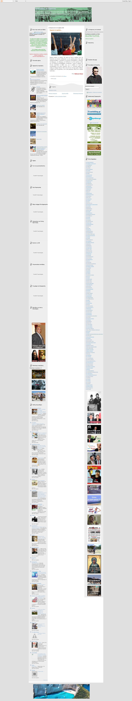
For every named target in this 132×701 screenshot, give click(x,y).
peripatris (88, 270)
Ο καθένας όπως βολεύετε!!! (41, 123)
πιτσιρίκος (34, 422)
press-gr (88, 276)
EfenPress (89, 207)
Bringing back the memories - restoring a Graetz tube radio (42, 537)
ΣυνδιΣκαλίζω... (90, 373)
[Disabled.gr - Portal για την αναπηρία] (94, 92)
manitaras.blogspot (90, 242)
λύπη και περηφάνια (41, 480)
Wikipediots (89, 308)
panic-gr (88, 260)
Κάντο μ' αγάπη (35, 431)
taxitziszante (89, 296)
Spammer (89, 290)
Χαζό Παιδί (89, 389)
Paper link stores (90, 265)
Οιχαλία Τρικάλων (90, 359)
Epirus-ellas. (89, 210)
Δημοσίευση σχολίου (52, 90)
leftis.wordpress (90, 239)
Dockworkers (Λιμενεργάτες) (92, 204)
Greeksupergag (90, 221)
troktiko (88, 300)
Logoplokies (89, 241)
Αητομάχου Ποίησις (90, 318)
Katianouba (89, 229)
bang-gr (88, 191)
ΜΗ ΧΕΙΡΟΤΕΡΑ (90, 348)
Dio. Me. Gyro (89, 203)
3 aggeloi (88, 170)
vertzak (33, 479)
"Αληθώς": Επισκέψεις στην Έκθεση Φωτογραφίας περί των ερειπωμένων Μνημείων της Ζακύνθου (42, 411)
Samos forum (89, 281)
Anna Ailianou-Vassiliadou (91, 179)
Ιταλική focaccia (40, 457)
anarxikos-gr (89, 176)
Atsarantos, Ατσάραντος (45, 8)
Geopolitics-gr (89, 215)
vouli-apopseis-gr (90, 307)
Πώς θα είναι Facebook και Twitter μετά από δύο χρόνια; (42, 573)
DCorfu (88, 201)
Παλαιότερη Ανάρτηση (78, 93)
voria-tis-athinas (90, 305)
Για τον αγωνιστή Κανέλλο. (35, 79)
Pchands (88, 269)
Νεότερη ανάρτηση (53, 93)
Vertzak (88, 304)
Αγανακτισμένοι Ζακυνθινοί (92, 315)
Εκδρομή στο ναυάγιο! (40, 105)
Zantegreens (34, 561)
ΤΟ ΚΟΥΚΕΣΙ (34, 652)
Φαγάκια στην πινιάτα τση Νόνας (38, 595)
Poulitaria (88, 273)
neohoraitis (89, 255)
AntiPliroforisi (89, 183)
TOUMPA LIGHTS (90, 298)
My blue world (35, 468)
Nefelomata (89, 253)
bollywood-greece (90, 194)
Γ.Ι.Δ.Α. (33, 515)
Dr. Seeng (89, 205)
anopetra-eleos (90, 180)
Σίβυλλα (88, 369)
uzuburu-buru (89, 303)
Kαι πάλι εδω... (34, 666)
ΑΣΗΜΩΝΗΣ (89, 321)
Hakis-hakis (89, 222)
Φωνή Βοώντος (90, 387)
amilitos (88, 173)
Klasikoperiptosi (90, 231)
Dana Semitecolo (35, 547)
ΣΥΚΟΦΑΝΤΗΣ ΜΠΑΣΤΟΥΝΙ (92, 372)
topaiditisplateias (90, 297)
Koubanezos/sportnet (91, 235)
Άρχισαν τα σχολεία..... (56, 30)
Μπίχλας (88, 353)
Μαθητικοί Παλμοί (79, 73)
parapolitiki (89, 267)
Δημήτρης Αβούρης (90, 328)
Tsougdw (88, 301)
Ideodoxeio (89, 225)
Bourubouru (89, 196)
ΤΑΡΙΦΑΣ (88, 377)
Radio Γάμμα (89, 280)
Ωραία (55, 78)
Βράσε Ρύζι (89, 322)
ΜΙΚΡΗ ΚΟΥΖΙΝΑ (90, 349)
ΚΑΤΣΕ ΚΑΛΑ (89, 339)
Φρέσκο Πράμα (90, 386)
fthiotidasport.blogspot (91, 214)
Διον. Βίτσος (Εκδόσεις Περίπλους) (93, 329)
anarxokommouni (90, 177)
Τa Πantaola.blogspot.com (92, 374)
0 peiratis (88, 167)
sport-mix (88, 291)
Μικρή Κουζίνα (35, 456)
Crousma (88, 200)
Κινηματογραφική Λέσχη (91, 342)
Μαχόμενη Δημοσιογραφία (91, 346)
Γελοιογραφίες (89, 324)
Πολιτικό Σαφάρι (90, 367)
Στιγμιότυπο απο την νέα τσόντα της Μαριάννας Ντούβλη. (40, 114)
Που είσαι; (38, 86)
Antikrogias (89, 181)
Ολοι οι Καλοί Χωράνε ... (91, 360)
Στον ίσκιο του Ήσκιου (36, 408)
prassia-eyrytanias (90, 274)
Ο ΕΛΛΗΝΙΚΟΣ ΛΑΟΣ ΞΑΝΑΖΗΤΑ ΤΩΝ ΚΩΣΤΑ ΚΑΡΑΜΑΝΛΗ (42, 654)
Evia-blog (88, 211)
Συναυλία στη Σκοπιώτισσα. (41, 131)
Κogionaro (89, 338)
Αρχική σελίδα (65, 93)
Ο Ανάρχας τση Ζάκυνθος (37, 504)
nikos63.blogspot (90, 256)
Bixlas (33, 665)
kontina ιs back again (91, 234)
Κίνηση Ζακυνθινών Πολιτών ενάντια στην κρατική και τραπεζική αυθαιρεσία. (41, 148)
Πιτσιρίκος (34, 557)
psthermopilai (89, 279)
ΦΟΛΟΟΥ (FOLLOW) (36, 33)
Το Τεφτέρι (89, 382)
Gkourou (88, 218)
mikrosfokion (89, 246)
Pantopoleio (89, 262)
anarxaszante (89, 174)
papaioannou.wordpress (91, 263)
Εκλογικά (88, 331)
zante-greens (89, 311)
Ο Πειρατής (89, 356)
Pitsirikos (88, 272)
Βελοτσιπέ (34, 622)
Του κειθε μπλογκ (35, 632)
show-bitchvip (89, 287)
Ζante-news (89, 335)
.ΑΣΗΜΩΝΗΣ (89, 165)
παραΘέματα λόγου (36, 444)
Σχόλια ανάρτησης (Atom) (60, 96)
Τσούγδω (88, 383)
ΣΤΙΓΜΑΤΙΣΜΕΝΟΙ (90, 370)
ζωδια (33, 558)
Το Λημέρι (88, 380)
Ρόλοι (39, 548)
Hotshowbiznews (90, 224)
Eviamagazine (89, 212)
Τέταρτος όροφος (90, 376)
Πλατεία (33, 670)
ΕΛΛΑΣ (88, 332)
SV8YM (33, 535)
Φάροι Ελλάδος (90, 384)
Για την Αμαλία (89, 325)
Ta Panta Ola (89, 294)
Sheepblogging (89, 284)
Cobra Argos (89, 198)
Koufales (88, 236)
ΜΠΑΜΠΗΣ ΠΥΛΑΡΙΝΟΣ (36, 583)
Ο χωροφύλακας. (90, 358)
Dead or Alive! (39, 139)
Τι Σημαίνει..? (40, 505)
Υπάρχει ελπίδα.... (41, 671)
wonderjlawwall (89, 310)
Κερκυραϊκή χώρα (90, 341)
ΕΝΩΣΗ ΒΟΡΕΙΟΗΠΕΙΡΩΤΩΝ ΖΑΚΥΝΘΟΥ (95, 334)
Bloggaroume (89, 193)
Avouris (33, 608)
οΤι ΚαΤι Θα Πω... (90, 362)
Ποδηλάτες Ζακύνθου (91, 366)
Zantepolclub (89, 314)
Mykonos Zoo (89, 252)
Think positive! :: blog (36, 571)
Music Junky (89, 249)
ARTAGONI (89, 186)
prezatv (88, 277)
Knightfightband (90, 232)
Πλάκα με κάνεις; (90, 365)
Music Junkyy (34, 641)
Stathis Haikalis (90, 293)
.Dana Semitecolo (90, 162)
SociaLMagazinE (90, 289)
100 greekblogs (90, 169)
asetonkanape (89, 187)
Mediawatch (89, 245)
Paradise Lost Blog (90, 266)
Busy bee (88, 197)
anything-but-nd (90, 184)
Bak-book (89, 190)
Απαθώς (39, 469)
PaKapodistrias (90, 259)
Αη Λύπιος (89, 317)
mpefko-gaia (89, 248)
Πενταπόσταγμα (90, 363)
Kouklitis (88, 238)
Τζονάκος (88, 379)
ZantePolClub (34, 525)
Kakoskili (88, 228)
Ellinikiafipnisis (89, 208)
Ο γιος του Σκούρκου (41, 584)
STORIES (39, 642)
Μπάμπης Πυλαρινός (91, 352)
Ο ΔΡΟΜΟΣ (34, 490)
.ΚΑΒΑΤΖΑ (89, 166)
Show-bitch (89, 286)
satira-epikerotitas (90, 283)
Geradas (88, 217)
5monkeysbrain (90, 172)
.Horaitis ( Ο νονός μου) (91, 163)
